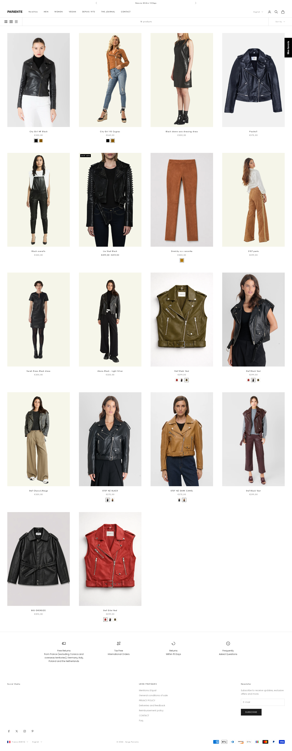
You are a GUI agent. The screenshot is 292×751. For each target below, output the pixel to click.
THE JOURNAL (108, 12)
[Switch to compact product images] (16, 22)
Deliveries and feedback (152, 705)
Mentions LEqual (147, 690)
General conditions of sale (153, 695)
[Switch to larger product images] (6, 22)
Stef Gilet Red (110, 610)
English (257, 12)
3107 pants (253, 251)
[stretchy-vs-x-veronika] (182, 260)
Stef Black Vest (253, 371)
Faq (141, 720)
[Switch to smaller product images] (11, 22)
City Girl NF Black (39, 131)
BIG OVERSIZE (38, 610)
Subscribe (251, 712)
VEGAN (72, 12)
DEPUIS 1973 (88, 12)
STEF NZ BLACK (110, 490)
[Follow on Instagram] (24, 731)
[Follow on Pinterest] (32, 731)
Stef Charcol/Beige (38, 490)
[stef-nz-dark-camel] (112, 499)
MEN (46, 12)
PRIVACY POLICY (147, 700)
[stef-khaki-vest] (186, 380)
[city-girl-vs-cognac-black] (41, 140)
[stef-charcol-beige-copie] (108, 499)
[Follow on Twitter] (16, 731)
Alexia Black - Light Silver (110, 371)
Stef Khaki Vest (181, 371)
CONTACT (126, 12)
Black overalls (38, 251)
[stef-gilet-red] (177, 380)
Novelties (33, 12)
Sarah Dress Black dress (38, 371)
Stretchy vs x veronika (182, 251)
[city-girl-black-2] (36, 140)
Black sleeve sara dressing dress (182, 131)
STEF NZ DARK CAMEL (182, 490)
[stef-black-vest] (182, 380)
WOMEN (58, 12)
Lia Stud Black (110, 251)
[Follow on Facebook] (8, 731)
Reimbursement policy (151, 710)
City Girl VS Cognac (110, 131)
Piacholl (253, 131)
